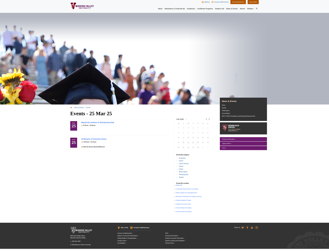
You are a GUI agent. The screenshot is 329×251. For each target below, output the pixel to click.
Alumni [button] (242, 9)
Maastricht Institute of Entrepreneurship (97, 122)
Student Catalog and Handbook (174, 240)
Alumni (181, 161)
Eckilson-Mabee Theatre (183, 200)
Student (181, 177)
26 (188, 147)
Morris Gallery (183, 171)
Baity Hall (179, 185)
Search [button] (257, 9)
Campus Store (121, 240)
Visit (223, 148)
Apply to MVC (226, 143)
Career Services (184, 163)
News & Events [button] (232, 9)
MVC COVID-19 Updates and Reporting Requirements (238, 116)
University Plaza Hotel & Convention (187, 189)
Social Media (226, 113)
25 (183, 147)
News (223, 105)
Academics (182, 158)
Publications (225, 110)
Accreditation (121, 243)
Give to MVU (253, 2)
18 (183, 142)
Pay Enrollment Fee (238, 2)
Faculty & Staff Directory (221, 2)
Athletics (250, 9)
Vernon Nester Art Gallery (184, 208)
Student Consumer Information (174, 238)
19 (188, 142)
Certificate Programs (205, 9)
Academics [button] (191, 9)
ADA (166, 233)
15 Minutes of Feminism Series (93, 139)
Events (224, 108)
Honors (181, 166)
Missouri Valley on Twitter (243, 227)
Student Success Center (183, 204)
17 (178, 142)
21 (198, 142)
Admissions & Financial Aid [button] (174, 9)
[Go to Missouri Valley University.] (71, 107)
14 (198, 137)
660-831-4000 (76, 241)
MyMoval (207, 2)
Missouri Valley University (82, 6)
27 (193, 147)
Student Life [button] (219, 9)
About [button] (160, 9)
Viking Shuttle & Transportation (126, 238)
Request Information (228, 139)
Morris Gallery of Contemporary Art (186, 192)
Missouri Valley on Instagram (256, 227)
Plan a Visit (124, 227)
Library (181, 169)
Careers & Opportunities (124, 233)
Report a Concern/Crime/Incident (127, 235)
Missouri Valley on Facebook (247, 227)
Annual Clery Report (171, 235)
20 (193, 142)
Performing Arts (183, 174)
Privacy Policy (169, 243)
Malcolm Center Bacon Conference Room (189, 196)
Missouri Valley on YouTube (252, 227)
